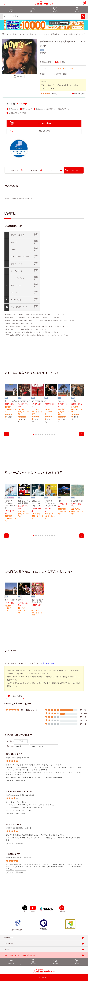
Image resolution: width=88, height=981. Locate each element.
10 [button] (54, 434)
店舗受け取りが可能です (17, 113)
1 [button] (33, 434)
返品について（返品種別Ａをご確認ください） (53, 109)
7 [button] (47, 434)
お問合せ (7, 949)
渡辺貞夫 (43, 53)
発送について (13, 109)
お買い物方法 (8, 938)
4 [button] (40, 434)
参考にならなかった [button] (20, 780)
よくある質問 (8, 943)
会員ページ (33, 11)
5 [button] (42, 434)
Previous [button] (6, 434)
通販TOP (5, 34)
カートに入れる (44, 123)
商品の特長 (14, 170)
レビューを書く (79, 93)
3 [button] (38, 434)
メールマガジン (61, 911)
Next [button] (81, 434)
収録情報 (34, 170)
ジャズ (44, 34)
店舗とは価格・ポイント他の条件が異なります (20, 955)
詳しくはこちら (48, 663)
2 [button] (36, 434)
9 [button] (52, 434)
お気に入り (55, 11)
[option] (11, 402)
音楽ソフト (34, 34)
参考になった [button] (10, 780)
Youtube (33, 911)
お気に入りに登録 (44, 131)
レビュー (54, 170)
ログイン (84, 4)
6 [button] (45, 434)
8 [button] (49, 434)
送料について (27, 109)
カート (77, 11)
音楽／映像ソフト (19, 34)
